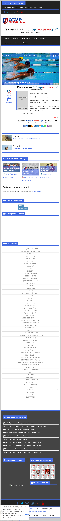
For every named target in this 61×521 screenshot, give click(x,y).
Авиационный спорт (30, 249)
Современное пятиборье (30, 357)
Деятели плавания (10, 56)
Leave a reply (9, 177)
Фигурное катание (30, 385)
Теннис (30, 372)
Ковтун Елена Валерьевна (25, 429)
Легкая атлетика (30, 310)
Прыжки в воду (30, 338)
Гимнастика (30, 288)
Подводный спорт (30, 333)
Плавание (30, 330)
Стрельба (30, 367)
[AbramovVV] (42, 476)
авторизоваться (36, 191)
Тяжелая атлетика (30, 380)
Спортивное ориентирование (30, 362)
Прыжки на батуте (30, 340)
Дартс (30, 298)
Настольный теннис (30, 323)
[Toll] (33, 466)
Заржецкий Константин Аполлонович (33, 426)
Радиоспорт (30, 343)
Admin (9, 95)
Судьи (21, 56)
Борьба (30, 271)
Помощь (35, 515)
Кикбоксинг (30, 303)
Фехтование (30, 382)
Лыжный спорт (30, 313)
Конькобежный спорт (30, 308)
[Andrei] (33, 476)
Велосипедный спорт (30, 273)
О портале (15, 38)
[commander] (33, 471)
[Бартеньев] (52, 471)
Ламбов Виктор (22, 436)
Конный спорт (30, 306)
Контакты (51, 515)
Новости (6, 38)
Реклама (43, 515)
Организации (26, 38)
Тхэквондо (30, 377)
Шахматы (30, 392)
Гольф (30, 291)
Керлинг (30, 301)
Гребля (30, 296)
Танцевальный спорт (30, 370)
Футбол (30, 387)
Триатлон (30, 375)
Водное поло (30, 276)
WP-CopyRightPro (18, 520)
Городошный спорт (30, 293)
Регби (30, 345)
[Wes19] (38, 471)
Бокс (30, 268)
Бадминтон (30, 256)
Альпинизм (30, 254)
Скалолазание (30, 355)
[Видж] (47, 476)
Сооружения (7, 43)
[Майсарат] (47, 471)
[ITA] (42, 471)
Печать (17, 43)
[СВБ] (38, 476)
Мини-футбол (30, 315)
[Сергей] (52, 476)
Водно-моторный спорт (30, 281)
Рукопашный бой (30, 348)
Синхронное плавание (30, 352)
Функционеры (31, 56)
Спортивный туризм (30, 365)
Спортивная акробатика (30, 360)
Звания (42, 38)
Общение (25, 43)
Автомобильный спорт (30, 251)
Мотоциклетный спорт (30, 320)
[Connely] (47, 466)
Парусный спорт (30, 325)
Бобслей (30, 266)
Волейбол (30, 283)
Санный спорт (30, 350)
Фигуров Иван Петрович (27, 423)
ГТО (30, 399)
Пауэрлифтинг (30, 328)
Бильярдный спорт (30, 264)
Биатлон (30, 261)
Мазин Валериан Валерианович (29, 433)
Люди (35, 38)
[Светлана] (52, 466)
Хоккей (30, 390)
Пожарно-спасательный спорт (30, 335)
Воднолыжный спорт (30, 278)
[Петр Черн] (38, 466)
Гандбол (30, 286)
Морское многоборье (30, 318)
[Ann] (42, 466)
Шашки (30, 394)
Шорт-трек (30, 397)
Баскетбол (30, 259)
